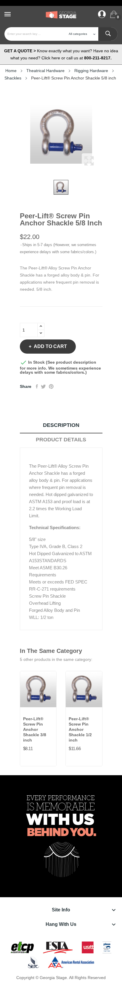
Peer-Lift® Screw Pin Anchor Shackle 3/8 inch (34, 729)
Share (36, 386)
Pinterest (51, 386)
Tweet (43, 386)
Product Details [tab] (61, 440)
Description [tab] (61, 425)
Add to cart (50, 346)
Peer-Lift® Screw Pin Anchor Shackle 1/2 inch (80, 729)
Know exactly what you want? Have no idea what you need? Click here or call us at (61, 54)
